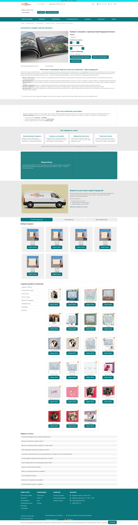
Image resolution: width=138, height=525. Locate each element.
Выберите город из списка (28, 10)
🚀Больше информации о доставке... (79, 206)
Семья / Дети (25, 293)
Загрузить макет (75, 61)
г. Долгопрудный (41, 4)
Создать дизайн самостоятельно (80, 57)
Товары (114, 19)
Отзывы (39, 503)
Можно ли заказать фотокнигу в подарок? (33, 471)
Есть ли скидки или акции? (29, 475)
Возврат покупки (58, 500)
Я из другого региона (52, 12)
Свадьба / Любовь (27, 287)
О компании (40, 495)
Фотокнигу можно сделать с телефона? (32, 484)
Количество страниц (76, 40)
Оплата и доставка (58, 495)
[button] (67, 32)
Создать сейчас (32, 247)
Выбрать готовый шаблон (100, 57)
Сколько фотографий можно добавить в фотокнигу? (36, 437)
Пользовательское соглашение (54, 515)
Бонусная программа (59, 498)
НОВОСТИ (74, 0)
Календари (88, 19)
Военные (24, 310)
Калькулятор (69, 220)
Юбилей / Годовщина (28, 300)
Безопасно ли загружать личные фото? (32, 480)
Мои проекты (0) (101, 220)
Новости (39, 498)
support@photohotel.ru (78, 500)
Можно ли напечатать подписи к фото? (32, 441)
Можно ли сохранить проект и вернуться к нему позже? (37, 445)
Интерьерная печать (72, 19)
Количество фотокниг (76, 45)
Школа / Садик (26, 297)
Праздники (25, 307)
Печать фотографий (27, 19)
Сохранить (41, 12)
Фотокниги (42, 19)
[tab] (37, 219)
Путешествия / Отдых (27, 290)
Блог (38, 500)
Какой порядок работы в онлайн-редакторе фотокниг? (37, 462)
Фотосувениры (56, 19)
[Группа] (93, 4)
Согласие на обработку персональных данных (79, 515)
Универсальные (26, 303)
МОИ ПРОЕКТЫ (64, 0)
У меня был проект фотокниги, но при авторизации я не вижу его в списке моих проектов (47, 454)
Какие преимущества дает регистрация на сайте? (35, 449)
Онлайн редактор (37, 220)
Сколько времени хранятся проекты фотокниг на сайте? (37, 458)
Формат (72, 34)
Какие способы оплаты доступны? (31, 467)
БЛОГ (70, 0)
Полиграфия (101, 19)
